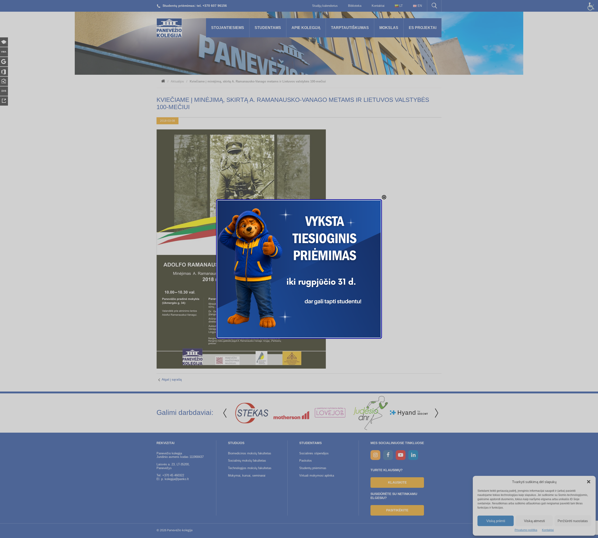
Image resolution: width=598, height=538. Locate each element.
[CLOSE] (384, 197)
